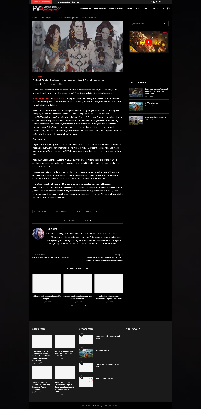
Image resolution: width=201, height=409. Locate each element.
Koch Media (76, 211)
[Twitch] (166, 2)
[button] (54, 2)
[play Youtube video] (149, 42)
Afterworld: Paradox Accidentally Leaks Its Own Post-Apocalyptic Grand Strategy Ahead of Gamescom (41, 355)
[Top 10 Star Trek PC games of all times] (86, 339)
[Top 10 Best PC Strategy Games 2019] (86, 367)
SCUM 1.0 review (151, 103)
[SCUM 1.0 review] (136, 106)
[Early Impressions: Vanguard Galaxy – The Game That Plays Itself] (136, 92)
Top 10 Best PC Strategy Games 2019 (107, 365)
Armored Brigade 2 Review (155, 117)
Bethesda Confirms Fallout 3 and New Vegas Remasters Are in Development (41, 385)
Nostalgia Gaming (116, 8)
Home (34, 18)
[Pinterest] (156, 2)
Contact (154, 8)
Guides (129, 8)
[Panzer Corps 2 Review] (86, 382)
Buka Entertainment (41, 98)
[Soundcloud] (163, 2)
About (145, 8)
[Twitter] (154, 2)
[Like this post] (82, 221)
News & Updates (84, 8)
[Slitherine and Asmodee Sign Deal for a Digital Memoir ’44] (46, 283)
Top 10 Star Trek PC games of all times (108, 337)
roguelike (88, 211)
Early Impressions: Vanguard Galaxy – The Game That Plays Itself (156, 91)
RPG (96, 211)
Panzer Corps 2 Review (104, 378)
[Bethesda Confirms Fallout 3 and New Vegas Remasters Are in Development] (78, 283)
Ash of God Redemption (42, 211)
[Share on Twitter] (87, 221)
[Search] (164, 8)
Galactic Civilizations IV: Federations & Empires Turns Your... (78, 2)
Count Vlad (43, 84)
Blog (137, 8)
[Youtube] (160, 2)
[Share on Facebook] (85, 221)
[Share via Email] (90, 221)
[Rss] (169, 2)
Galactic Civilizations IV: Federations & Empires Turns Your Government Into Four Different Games (64, 387)
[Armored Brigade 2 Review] (136, 120)
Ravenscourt (59, 98)
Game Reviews (100, 8)
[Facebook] (151, 2)
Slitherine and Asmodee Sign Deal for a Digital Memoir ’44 (64, 353)
